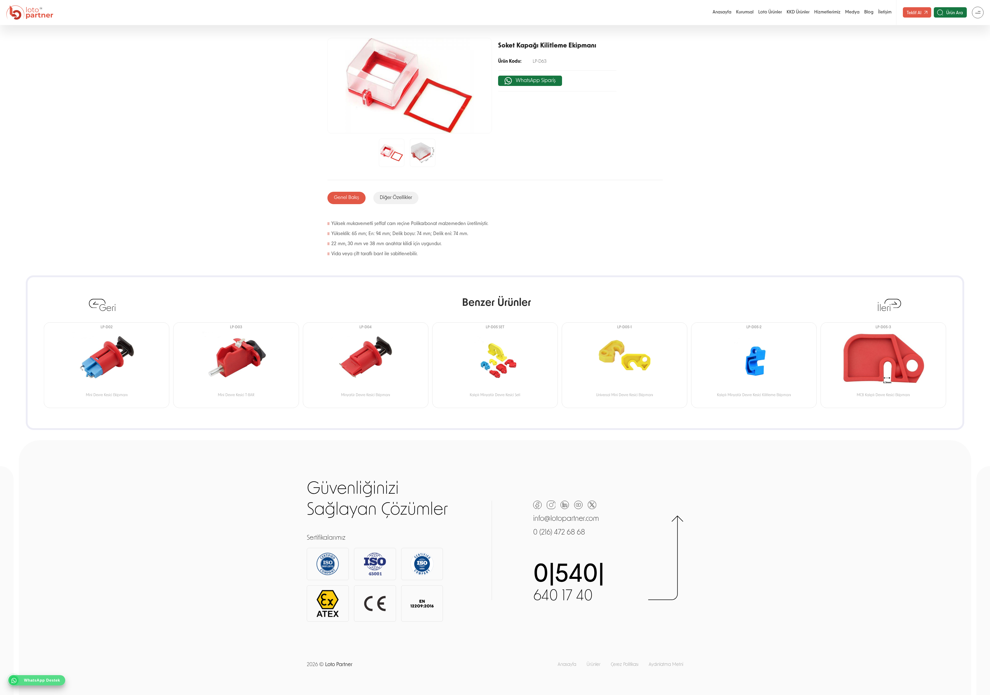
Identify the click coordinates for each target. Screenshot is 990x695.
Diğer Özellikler (396, 197)
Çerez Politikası (624, 664)
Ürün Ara (954, 13)
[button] (333, 153)
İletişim (885, 12)
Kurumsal (745, 12)
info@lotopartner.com (566, 519)
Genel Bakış (346, 197)
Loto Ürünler (770, 12)
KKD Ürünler (798, 12)
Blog (868, 12)
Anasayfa (722, 12)
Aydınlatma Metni (666, 664)
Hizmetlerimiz (827, 12)
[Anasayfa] (29, 12)
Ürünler (593, 664)
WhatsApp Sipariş (536, 80)
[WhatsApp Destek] (14, 680)
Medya (852, 12)
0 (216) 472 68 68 (559, 532)
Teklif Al (914, 13)
